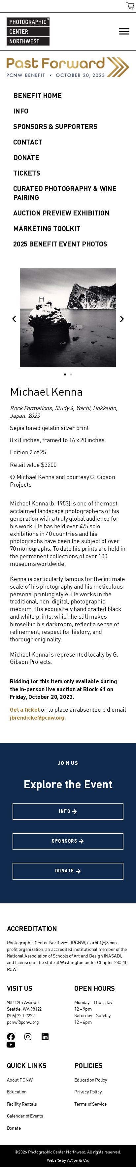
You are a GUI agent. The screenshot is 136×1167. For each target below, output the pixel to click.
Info (20, 111)
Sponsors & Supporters (55, 126)
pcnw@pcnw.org (23, 1022)
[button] (14, 318)
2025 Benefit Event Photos (60, 244)
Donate (26, 157)
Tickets (26, 173)
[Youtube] (11, 1045)
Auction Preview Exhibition (61, 213)
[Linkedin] (45, 1037)
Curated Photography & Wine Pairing (65, 192)
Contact (28, 142)
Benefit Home (37, 95)
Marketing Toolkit (47, 228)
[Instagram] (28, 1037)
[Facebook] (11, 1037)
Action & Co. (78, 1160)
